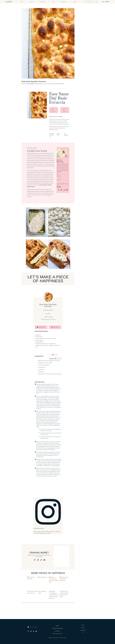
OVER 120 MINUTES (55, 83)
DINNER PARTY (40, 83)
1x (55, 358)
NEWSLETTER (64, 1)
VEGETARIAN (61, 83)
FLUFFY (45, 83)
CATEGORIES (42, 1)
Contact (57, 625)
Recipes (83, 627)
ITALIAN (48, 83)
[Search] (96, 2)
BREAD (35, 83)
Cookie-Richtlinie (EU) (57, 633)
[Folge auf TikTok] (64, 190)
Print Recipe (42, 327)
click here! (59, 186)
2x (57, 358)
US (56, 354)
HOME (21, 1)
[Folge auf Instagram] (62, 190)
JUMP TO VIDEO (64, 110)
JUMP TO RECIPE (53, 110)
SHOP (53, 1)
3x (60, 358)
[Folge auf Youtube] (67, 190)
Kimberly (25, 83)
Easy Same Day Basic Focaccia (34, 81)
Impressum (57, 631)
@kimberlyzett (49, 531)
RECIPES (31, 1)
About (82, 625)
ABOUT (74, 1)
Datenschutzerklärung (57, 628)
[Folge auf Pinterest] (59, 190)
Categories (82, 630)
